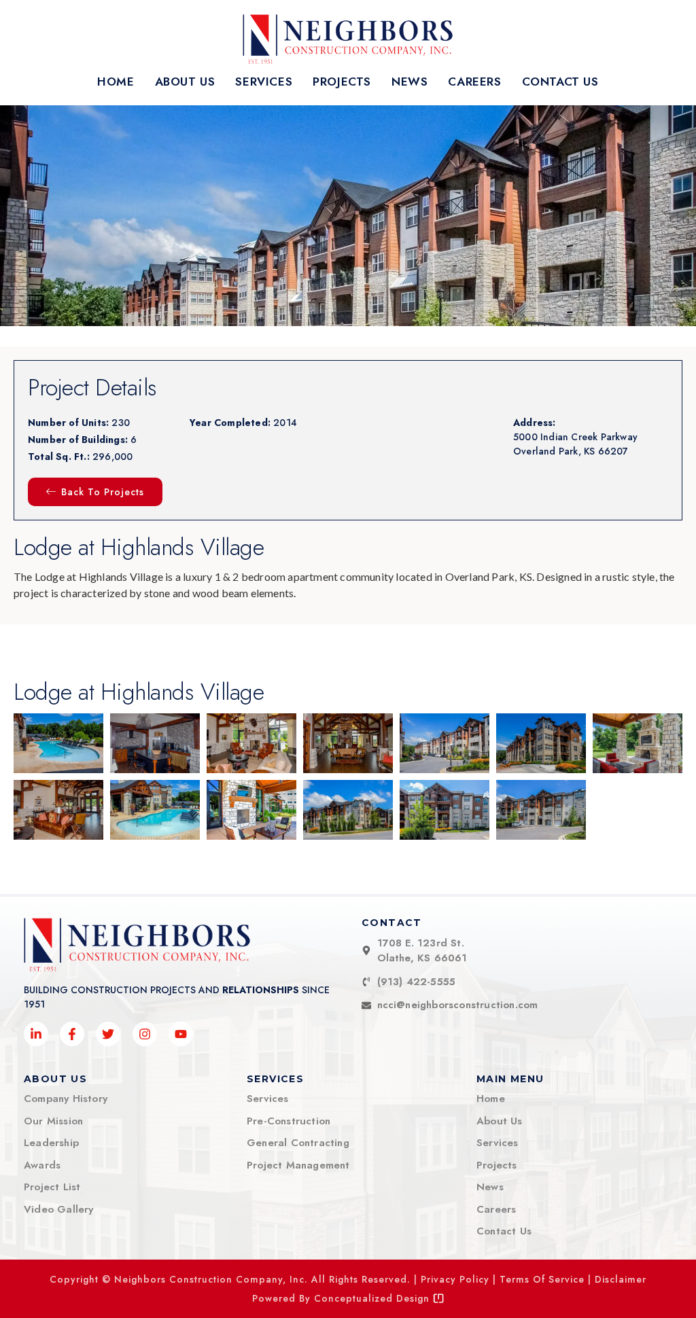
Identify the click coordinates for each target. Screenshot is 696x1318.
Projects (342, 81)
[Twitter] (108, 1034)
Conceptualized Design (373, 1298)
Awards (42, 1165)
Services (263, 81)
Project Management (298, 1165)
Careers (474, 81)
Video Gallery (59, 1209)
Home (115, 81)
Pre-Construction (288, 1121)
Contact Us (560, 81)
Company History (65, 1098)
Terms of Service (542, 1279)
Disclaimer (620, 1279)
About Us (185, 81)
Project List (52, 1186)
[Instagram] (145, 1034)
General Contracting (298, 1142)
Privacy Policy (455, 1279)
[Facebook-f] (72, 1034)
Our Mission (53, 1121)
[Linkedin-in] (36, 1034)
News (410, 81)
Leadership (51, 1142)
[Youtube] (181, 1034)
